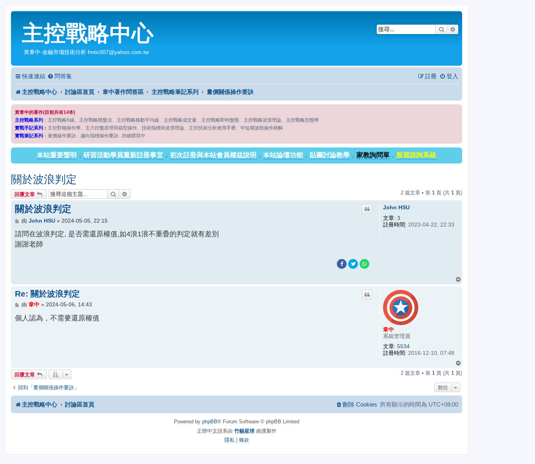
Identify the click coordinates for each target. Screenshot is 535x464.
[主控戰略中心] (17, 18)
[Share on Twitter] (353, 264)
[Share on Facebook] (342, 264)
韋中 (388, 329)
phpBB (209, 421)
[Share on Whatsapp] (364, 264)
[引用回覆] (367, 209)
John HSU (396, 207)
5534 (403, 346)
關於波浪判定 (44, 179)
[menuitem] (59, 76)
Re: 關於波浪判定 (47, 293)
